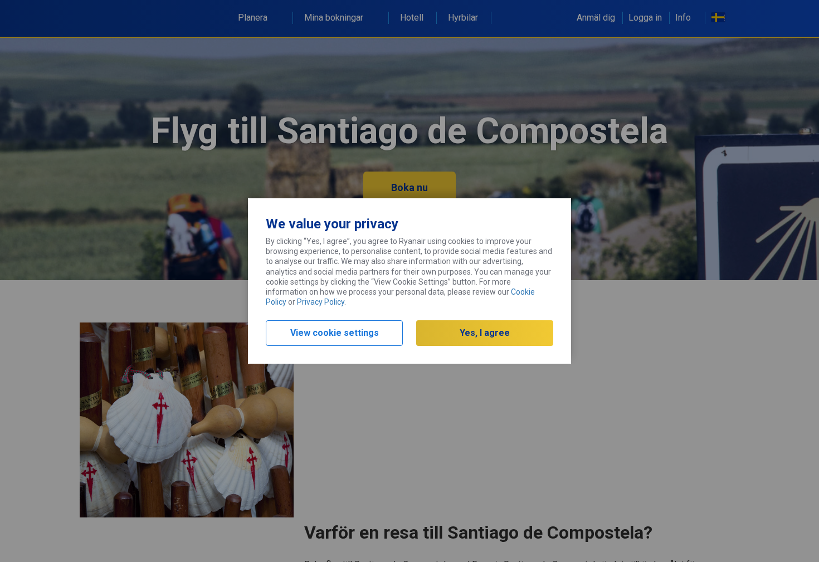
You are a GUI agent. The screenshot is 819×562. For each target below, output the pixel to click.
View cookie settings (334, 333)
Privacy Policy (320, 301)
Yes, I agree (485, 333)
